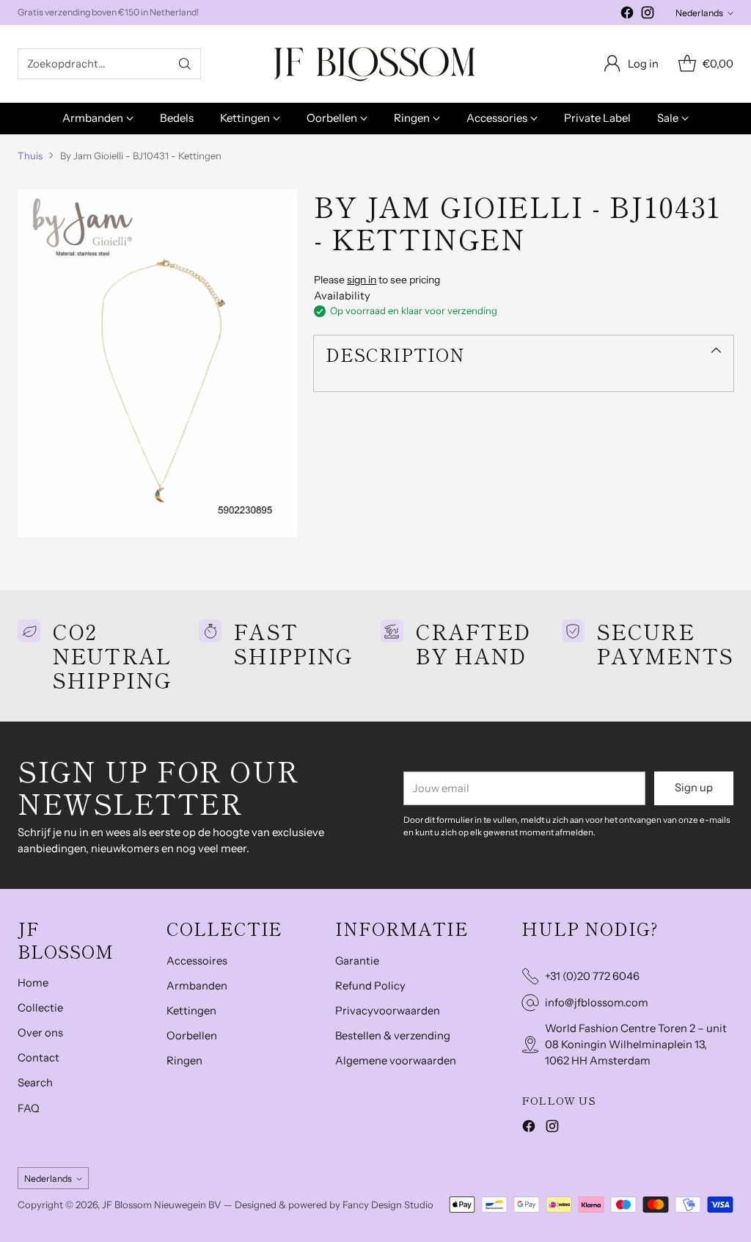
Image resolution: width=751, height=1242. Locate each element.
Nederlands (699, 12)
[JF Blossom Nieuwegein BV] (375, 64)
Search (35, 1082)
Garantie (357, 960)
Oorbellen (191, 1035)
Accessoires (196, 960)
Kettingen (191, 1010)
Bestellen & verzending (392, 1035)
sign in (361, 279)
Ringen (184, 1060)
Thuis (30, 155)
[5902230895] (157, 363)
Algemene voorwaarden (395, 1060)
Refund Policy (370, 985)
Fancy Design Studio (387, 1204)
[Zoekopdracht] (185, 63)
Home (33, 982)
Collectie (40, 1007)
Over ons (40, 1032)
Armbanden (196, 985)
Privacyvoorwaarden (387, 1010)
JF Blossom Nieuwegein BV (161, 1204)
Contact (38, 1057)
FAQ (29, 1108)
